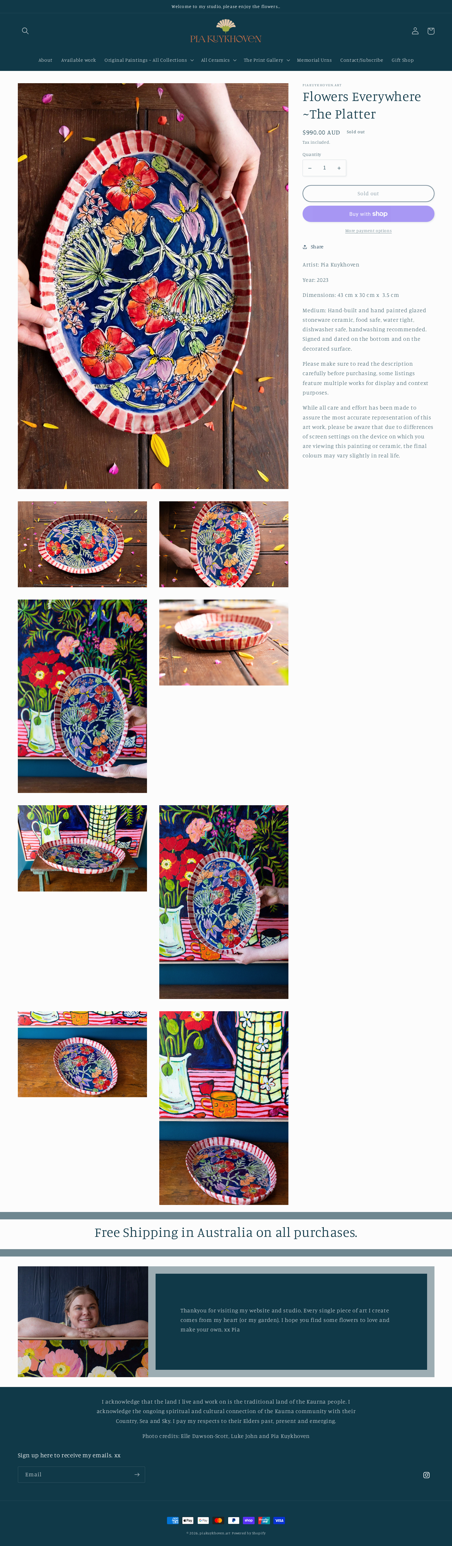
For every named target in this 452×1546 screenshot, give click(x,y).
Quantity (312, 154)
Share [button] (317, 247)
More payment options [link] (368, 230)
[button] (26, 31)
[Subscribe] (137, 1474)
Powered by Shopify (249, 1533)
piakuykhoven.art (215, 1533)
